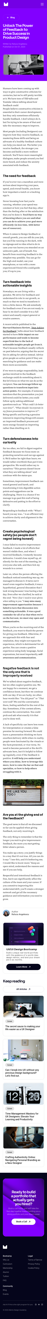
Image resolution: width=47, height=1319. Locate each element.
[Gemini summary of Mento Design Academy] (39, 1305)
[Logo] (5, 1247)
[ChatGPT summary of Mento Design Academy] (36, 1305)
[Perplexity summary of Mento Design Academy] (42, 1305)
